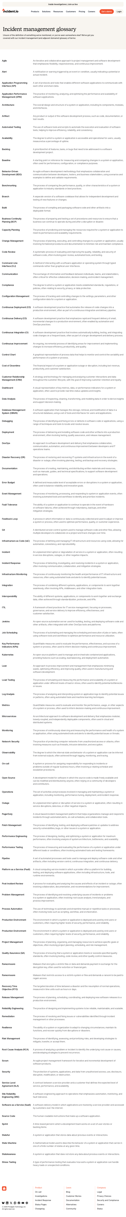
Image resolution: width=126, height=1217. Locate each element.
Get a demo (107, 11)
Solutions (46, 11)
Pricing (82, 11)
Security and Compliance (108, 1200)
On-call (38, 1192)
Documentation (72, 1200)
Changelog (40, 1208)
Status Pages (41, 1204)
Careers (91, 11)
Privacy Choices (104, 1196)
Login (119, 11)
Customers (71, 11)
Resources (58, 11)
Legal (99, 1192)
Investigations (41, 1196)
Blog (68, 1192)
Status (100, 1208)
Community (71, 1208)
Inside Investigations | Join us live (63, 4)
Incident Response (43, 1200)
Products (35, 11)
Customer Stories (73, 1196)
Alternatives (71, 1204)
